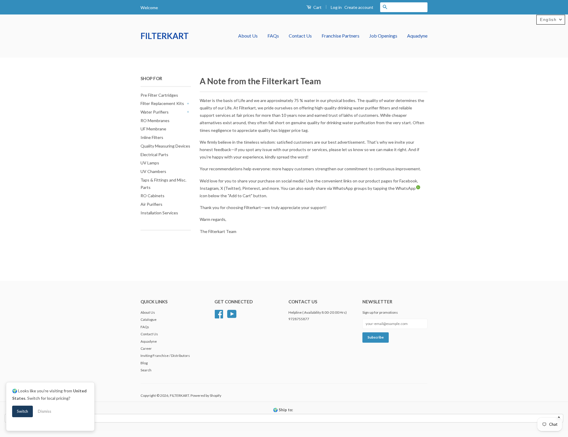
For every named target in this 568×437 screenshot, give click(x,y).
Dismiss (44, 411)
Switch (22, 411)
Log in (336, 7)
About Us (248, 35)
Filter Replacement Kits (162, 103)
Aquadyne (417, 35)
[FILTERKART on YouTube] (232, 313)
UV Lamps (150, 162)
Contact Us (300, 35)
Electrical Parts (154, 154)
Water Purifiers (155, 111)
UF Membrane (153, 128)
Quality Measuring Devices (165, 145)
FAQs (273, 35)
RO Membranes (155, 120)
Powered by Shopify (206, 395)
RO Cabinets (152, 195)
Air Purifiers (151, 204)
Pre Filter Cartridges (159, 95)
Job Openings (383, 35)
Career (146, 348)
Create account (358, 7)
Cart (317, 7)
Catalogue (148, 319)
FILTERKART (165, 36)
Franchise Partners (340, 35)
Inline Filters (152, 137)
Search (146, 370)
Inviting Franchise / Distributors (165, 355)
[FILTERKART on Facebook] (218, 313)
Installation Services (159, 212)
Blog (144, 363)
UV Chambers (153, 171)
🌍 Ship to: (283, 409)
